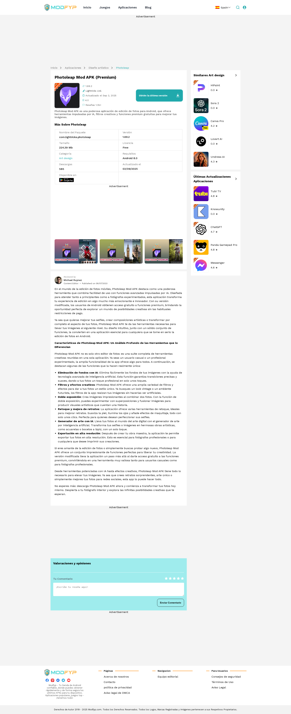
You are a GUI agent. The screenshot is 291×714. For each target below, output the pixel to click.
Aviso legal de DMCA (117, 692)
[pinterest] (52, 680)
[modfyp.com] (60, 7)
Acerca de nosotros (116, 676)
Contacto (109, 682)
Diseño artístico (99, 67)
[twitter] (58, 681)
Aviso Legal (219, 687)
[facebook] (47, 681)
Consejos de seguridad (226, 676)
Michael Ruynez (73, 280)
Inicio (87, 7)
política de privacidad (118, 687)
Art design (65, 158)
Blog (148, 7)
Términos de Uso (222, 682)
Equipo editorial (168, 676)
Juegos (104, 7)
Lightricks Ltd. (94, 90)
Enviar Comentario (170, 602)
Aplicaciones (127, 7)
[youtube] (68, 681)
